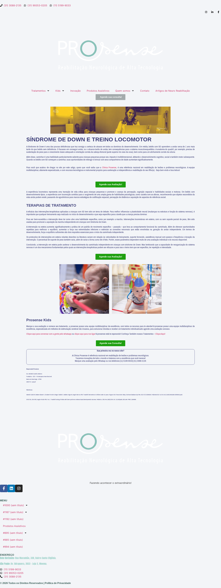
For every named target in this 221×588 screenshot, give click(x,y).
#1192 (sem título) (13, 519)
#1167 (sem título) (13, 512)
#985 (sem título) (13, 539)
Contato (144, 90)
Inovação (75, 90)
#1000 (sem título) (13, 505)
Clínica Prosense (109, 167)
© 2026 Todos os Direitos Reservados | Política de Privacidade (35, 583)
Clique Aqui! (160, 334)
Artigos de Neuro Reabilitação (172, 90)
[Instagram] (19, 488)
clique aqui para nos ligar (85, 334)
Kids (57, 90)
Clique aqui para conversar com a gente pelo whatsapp (49, 334)
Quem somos (122, 90)
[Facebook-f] (4, 488)
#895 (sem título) (13, 532)
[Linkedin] (11, 488)
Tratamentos (38, 90)
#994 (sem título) (13, 546)
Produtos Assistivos (98, 90)
